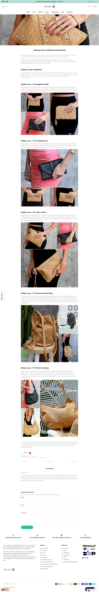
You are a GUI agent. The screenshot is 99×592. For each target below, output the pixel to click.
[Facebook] (2, 1)
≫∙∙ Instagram (66, 555)
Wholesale (70, 12)
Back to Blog (49, 461)
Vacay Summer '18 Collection (49, 55)
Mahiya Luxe (25, 457)
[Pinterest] (7, 1)
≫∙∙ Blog (64, 550)
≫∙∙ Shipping (43, 557)
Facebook (44, 76)
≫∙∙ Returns (43, 555)
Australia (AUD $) (91, 1)
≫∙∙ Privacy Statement (46, 566)
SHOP (34, 12)
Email (22, 505)
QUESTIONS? (55, 12)
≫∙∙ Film (64, 557)
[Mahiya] (50, 6)
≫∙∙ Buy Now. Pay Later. (46, 559)
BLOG (47, 12)
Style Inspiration (42, 457)
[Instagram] (5, 1)
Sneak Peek (36, 457)
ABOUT (40, 12)
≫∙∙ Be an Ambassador (46, 562)
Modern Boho (31, 457)
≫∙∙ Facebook (66, 553)
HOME (27, 12)
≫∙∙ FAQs (42, 553)
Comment (24, 513)
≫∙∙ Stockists (65, 559)
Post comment (27, 527)
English (92, 590)
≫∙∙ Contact (43, 550)
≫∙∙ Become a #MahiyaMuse (70, 562)
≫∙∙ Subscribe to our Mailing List (48, 564)
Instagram (35, 76)
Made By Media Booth (10, 587)
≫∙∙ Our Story (65, 548)
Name (22, 497)
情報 (63, 12)
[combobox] (92, 590)
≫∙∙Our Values (44, 548)
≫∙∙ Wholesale (44, 568)
